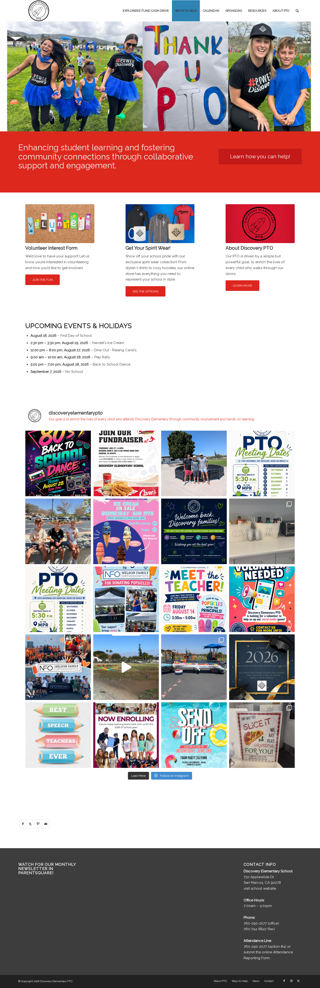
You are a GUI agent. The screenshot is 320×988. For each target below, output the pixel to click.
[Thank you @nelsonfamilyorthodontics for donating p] (58, 667)
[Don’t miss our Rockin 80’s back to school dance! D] (58, 463)
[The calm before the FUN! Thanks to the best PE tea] (126, 667)
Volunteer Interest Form (51, 248)
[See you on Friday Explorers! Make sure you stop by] (194, 599)
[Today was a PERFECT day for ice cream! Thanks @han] (58, 531)
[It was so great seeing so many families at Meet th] (126, 599)
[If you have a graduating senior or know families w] (262, 667)
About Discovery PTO (249, 248)
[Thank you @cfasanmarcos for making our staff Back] (262, 531)
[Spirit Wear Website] (160, 223)
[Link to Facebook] (284, 980)
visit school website (260, 888)
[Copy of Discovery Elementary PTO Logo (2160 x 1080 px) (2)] (260, 223)
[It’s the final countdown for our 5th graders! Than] (194, 667)
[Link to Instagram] (291, 980)
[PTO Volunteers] (59, 223)
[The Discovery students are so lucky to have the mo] (58, 735)
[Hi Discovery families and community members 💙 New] (126, 735)
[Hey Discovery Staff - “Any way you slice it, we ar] (262, 735)
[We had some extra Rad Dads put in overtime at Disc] (194, 463)
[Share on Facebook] (23, 824)
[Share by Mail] (46, 824)
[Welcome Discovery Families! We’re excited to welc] (262, 463)
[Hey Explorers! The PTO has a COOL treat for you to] (126, 531)
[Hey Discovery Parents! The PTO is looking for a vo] (262, 599)
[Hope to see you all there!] (58, 599)
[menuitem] (146, 10)
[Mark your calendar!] (194, 735)
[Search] (297, 10)
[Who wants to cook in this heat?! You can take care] (126, 463)
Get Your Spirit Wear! (148, 248)
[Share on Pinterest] (38, 824)
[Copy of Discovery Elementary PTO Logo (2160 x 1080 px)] (39, 10)
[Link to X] (298, 980)
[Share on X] (30, 824)
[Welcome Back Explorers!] (194, 531)
